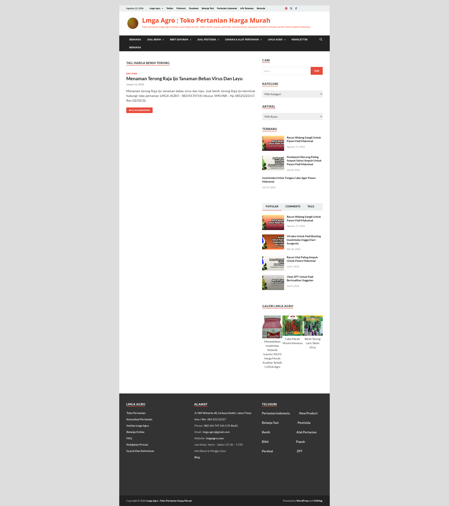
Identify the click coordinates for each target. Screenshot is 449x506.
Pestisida (304, 423)
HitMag (318, 500)
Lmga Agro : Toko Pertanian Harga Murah (206, 20)
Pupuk (300, 441)
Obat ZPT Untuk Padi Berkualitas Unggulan (300, 278)
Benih (266, 432)
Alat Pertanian (306, 432)
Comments (292, 206)
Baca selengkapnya (138, 109)
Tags (310, 206)
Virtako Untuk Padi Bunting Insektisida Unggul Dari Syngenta (304, 239)
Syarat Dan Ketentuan (140, 450)
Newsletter (299, 39)
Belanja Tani (208, 8)
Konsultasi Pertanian (139, 419)
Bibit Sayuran (179, 39)
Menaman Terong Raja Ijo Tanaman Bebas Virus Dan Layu (184, 78)
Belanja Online (135, 431)
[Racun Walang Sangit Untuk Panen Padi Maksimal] (273, 137)
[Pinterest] (286, 8)
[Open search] (321, 39)
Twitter (169, 8)
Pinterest (181, 8)
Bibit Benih (131, 73)
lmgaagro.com (215, 438)
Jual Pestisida (206, 39)
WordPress (302, 500)
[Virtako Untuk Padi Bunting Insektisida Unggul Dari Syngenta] (273, 236)
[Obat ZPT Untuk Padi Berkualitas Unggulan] (273, 277)
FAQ (129, 438)
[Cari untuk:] (292, 71)
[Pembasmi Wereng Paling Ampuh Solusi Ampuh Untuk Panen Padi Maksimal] (273, 157)
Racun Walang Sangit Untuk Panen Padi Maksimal (304, 139)
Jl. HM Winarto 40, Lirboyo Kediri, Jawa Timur (223, 413)
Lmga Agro (154, 8)
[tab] (272, 207)
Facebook (194, 8)
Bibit (265, 441)
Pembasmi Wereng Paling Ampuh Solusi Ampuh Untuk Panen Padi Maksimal (304, 160)
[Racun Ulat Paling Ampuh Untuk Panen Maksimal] (273, 257)
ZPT (300, 451)
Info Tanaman (247, 8)
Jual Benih (154, 39)
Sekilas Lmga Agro (137, 425)
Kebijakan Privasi (137, 444)
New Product (308, 413)
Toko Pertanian (135, 413)
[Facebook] (296, 8)
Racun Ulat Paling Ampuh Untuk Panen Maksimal (302, 258)
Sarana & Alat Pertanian (242, 39)
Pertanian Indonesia (227, 8)
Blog (197, 457)
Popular (272, 206)
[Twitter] (291, 8)
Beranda (261, 8)
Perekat (267, 451)
